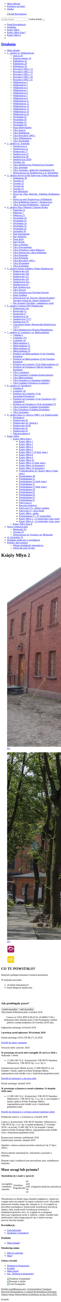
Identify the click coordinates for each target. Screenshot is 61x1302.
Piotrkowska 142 (21, 308)
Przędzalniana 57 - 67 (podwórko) (35, 516)
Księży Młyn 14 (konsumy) (32, 465)
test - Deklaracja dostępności (20, 1273)
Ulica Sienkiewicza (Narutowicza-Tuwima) (33, 165)
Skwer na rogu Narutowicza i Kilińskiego (32, 199)
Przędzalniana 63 (27, 494)
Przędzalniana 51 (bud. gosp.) (33, 481)
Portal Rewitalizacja (16, 24)
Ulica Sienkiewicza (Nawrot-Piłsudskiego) (33, 329)
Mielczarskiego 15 (21, 345)
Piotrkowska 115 (21, 276)
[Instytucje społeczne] (11, 962)
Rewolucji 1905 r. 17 (23, 74)
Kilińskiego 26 (20, 61)
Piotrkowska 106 (21, 274)
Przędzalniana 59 (27, 489)
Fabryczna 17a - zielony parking (34, 508)
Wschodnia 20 (20, 218)
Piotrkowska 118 (21, 279)
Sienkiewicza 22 (20, 154)
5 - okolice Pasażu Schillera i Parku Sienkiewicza (30, 268)
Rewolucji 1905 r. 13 (23, 69)
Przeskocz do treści (16, 6)
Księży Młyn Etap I (16, 32)
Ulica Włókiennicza (22, 138)
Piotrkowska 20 (20, 420)
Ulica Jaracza (19, 130)
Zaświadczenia (14, 1230)
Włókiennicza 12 (21, 103)
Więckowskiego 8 (21, 433)
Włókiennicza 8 (20, 98)
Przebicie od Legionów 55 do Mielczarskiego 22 (35, 364)
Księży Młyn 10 (26, 460)
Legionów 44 (19, 340)
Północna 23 (19, 215)
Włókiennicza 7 (20, 95)
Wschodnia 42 (20, 228)
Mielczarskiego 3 (21, 343)
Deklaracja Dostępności (18, 1265)
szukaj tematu (35, 19)
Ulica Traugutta (20, 167)
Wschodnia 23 (20, 220)
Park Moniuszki (20, 191)
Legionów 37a (20, 337)
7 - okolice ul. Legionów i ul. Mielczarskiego (28, 332)
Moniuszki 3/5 (20, 529)
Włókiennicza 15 (21, 109)
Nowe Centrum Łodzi (17, 526)
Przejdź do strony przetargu (14, 1042)
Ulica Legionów (20, 244)
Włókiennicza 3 (20, 85)
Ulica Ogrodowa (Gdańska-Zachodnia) (31, 409)
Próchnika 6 (18, 417)
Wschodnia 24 (20, 223)
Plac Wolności (19, 236)
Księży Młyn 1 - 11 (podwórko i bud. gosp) (39, 518)
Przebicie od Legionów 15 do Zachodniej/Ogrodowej (27, 395)
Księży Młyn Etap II (22, 524)
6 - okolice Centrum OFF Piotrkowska (25, 306)
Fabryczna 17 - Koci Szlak (31, 510)
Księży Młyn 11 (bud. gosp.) (32, 463)
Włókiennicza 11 (21, 101)
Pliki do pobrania (15, 1253)
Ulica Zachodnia (21, 266)
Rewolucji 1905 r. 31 (23, 79)
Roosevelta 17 (19, 314)
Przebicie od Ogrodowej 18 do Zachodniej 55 (34, 404)
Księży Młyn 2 (14, 35)
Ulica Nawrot (19, 290)
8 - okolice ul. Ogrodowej (19, 385)
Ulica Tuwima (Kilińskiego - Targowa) (31, 204)
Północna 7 (18, 212)
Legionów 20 (19, 391)
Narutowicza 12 (20, 149)
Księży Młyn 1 (26, 441)
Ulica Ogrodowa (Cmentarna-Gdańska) (31, 380)
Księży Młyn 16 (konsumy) (32, 468)
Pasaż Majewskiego (22, 127)
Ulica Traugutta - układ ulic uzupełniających (33, 170)
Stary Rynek (19, 242)
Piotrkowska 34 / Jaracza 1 (25, 423)
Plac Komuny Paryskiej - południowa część (33, 303)
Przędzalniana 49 (27, 476)
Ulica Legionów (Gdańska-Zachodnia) (31, 407)
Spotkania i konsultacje (18, 1233)
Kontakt (11, 1268)
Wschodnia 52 (20, 122)
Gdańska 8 (18, 388)
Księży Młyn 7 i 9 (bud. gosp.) (33, 452)
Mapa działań (13, 50)
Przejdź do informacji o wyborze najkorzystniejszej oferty (28, 1112)
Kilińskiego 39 (20, 178)
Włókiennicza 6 (20, 93)
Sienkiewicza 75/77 (22, 319)
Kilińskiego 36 (20, 66)
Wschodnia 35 (20, 226)
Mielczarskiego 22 (21, 348)
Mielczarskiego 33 (21, 351)
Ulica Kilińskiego (21, 133)
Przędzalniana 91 (27, 500)
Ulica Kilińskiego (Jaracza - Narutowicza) (32, 202)
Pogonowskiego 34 (22, 58)
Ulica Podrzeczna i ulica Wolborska (29, 252)
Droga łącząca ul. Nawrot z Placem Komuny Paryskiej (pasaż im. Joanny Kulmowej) (34, 299)
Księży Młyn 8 (26, 455)
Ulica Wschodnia (21, 141)
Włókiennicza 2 (20, 82)
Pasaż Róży (18, 239)
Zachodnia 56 (19, 231)
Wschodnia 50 (20, 119)
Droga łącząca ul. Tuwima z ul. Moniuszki (33, 534)
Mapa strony (13, 1271)
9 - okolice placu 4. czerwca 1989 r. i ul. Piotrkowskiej (32, 415)
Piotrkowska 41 (20, 428)
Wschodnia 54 (20, 125)
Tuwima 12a (19, 162)
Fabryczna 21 (25, 502)
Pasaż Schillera (20, 295)
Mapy (10, 1255)
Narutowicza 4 (20, 146)
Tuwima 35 (18, 183)
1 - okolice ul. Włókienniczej (20, 53)
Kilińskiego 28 (20, 63)
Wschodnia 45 (20, 117)
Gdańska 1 (18, 335)
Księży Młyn (13, 30)
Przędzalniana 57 (27, 484)
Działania (11, 27)
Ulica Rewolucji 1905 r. (24, 135)
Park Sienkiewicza (21, 287)
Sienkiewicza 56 (20, 316)
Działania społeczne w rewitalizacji (23, 540)
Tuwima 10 (18, 532)
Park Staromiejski (21, 234)
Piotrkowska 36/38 (22, 425)
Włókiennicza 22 (21, 114)
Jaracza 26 (18, 55)
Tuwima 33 (18, 180)
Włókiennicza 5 (20, 90)
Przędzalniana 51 (27, 479)
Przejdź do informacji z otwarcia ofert (18, 1078)
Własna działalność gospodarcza (28, 545)
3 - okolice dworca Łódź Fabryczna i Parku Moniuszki (32, 175)
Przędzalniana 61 (27, 492)
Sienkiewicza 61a (21, 282)
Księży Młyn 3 (26, 447)
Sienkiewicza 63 (20, 284)
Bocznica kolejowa (28, 505)
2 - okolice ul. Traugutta (18, 143)
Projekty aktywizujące (17, 542)
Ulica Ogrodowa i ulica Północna (28, 250)
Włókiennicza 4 (20, 87)
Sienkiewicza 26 (20, 157)
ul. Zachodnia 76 (15, 537)
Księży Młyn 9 (26, 457)
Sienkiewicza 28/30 (22, 159)
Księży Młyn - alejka (28, 513)
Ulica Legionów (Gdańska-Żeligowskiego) (33, 375)
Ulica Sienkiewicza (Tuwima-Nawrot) (31, 292)
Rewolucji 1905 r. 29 (23, 77)
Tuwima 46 (18, 186)
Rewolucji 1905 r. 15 (23, 71)
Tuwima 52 (18, 188)
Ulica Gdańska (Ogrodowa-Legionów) (31, 383)
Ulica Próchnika (20, 258)
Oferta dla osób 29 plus (24, 548)
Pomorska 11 (19, 210)
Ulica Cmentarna (21, 372)
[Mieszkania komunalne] (11, 952)
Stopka (10, 9)
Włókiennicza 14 (21, 106)
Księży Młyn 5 (26, 449)
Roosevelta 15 (19, 311)
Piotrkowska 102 (21, 271)
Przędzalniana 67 (27, 497)
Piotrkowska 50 (20, 431)
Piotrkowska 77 (20, 151)
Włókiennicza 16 (21, 111)
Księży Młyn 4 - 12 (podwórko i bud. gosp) (39, 521)
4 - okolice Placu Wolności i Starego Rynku (27, 207)
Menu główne (13, 3)
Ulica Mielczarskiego (23, 377)
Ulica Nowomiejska (22, 247)
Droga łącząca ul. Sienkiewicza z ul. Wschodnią (35, 172)
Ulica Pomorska (20, 255)
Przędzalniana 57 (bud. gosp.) (33, 486)
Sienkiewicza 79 (20, 322)
